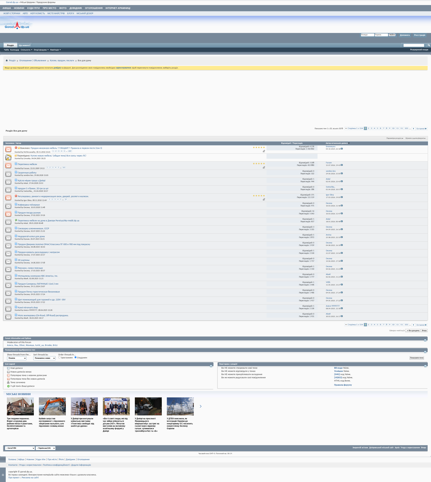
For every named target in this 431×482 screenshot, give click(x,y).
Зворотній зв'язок (360, 448)
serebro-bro (28, 175)
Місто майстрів (56, 13)
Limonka (27, 159)
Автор (18, 143)
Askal (26, 183)
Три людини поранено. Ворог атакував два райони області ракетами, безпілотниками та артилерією (19, 423)
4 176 (312, 147)
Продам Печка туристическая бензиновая (39, 292)
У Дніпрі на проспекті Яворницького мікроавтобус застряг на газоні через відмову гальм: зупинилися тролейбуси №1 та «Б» (147, 424)
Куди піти (33, 8)
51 (402, 128)
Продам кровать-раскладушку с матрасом (39, 252)
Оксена (27, 208)
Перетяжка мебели (27, 164)
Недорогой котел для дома (31, 236)
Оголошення (94, 8)
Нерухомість (37, 13)
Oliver (22, 345)
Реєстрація (419, 35)
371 (312, 195)
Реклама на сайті (30, 477)
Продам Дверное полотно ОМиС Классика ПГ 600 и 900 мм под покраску (54, 244)
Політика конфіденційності (56, 465)
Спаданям (82, 358)
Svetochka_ (28, 191)
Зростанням (66, 358)
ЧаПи (6, 50)
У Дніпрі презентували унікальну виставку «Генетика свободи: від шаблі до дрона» (82, 422)
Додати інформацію (81, 465)
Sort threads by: (40, 355)
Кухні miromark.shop (28, 307)
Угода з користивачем (30, 465)
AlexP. (26, 279)
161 (63, 168)
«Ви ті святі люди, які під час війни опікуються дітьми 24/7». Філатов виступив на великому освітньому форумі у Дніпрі (115, 424)
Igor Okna (27, 200)
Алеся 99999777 (30, 310)
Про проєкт (13, 477)
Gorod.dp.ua (12, 2)
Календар (14, 50)
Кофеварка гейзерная (29, 205)
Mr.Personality (29, 152)
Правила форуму (343, 385)
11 (397, 128)
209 (69, 151)
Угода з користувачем (410, 448)
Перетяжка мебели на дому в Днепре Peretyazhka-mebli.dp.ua (48, 220)
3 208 (312, 163)
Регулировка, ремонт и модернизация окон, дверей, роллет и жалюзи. (53, 196)
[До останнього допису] (342, 149)
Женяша (30, 345)
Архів (397, 448)
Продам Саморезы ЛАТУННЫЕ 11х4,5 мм (38, 284)
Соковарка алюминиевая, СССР (33, 228)
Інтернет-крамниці (118, 8)
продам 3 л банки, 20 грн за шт (33, 188)
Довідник (76, 8)
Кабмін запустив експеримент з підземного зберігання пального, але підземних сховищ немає (52, 422)
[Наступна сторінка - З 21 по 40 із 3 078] (413, 128)
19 (66, 199)
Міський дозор (85, 13)
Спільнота (25, 50)
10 (393, 128)
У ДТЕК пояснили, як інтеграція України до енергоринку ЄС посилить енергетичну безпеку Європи (180, 423)
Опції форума (40, 50)
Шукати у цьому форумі (415, 138)
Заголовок (9, 143)
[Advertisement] (215, 95)
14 (313, 211)
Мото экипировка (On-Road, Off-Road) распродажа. (43, 315)
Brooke (48, 345)
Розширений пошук (419, 50)
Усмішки (338, 371)
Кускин (26, 239)
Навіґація (54, 50)
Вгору (424, 331)
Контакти (13, 465)
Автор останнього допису (337, 143)
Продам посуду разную (29, 213)
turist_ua (39, 345)
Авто (25, 13)
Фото (63, 8)
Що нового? (24, 45)
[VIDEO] (338, 377)
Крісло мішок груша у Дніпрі (31, 180)
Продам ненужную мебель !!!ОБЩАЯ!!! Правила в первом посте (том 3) (66, 148)
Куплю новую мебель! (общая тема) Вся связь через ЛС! (58, 156)
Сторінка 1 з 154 (355, 128)
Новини (19, 8)
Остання (420, 129)
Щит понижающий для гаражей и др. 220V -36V (41, 300)
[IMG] (337, 374)
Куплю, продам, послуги (62, 60)
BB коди (338, 368)
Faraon (26, 168)
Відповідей (286, 143)
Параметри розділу (394, 138)
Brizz (55, 345)
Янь (16, 345)
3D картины (23, 260)
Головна (12, 459)
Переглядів (298, 143)
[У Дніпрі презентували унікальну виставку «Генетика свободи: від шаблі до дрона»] (84, 417)
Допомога (405, 35)
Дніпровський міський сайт (381, 448)
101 (406, 128)
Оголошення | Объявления (32, 60)
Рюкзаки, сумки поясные (30, 268)
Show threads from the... (19, 355)
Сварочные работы (27, 173)
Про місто (49, 8)
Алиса (10, 345)
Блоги (70, 13)
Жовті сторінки (11, 13)
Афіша (7, 8)
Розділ (10, 45)
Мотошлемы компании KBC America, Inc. (38, 276)
